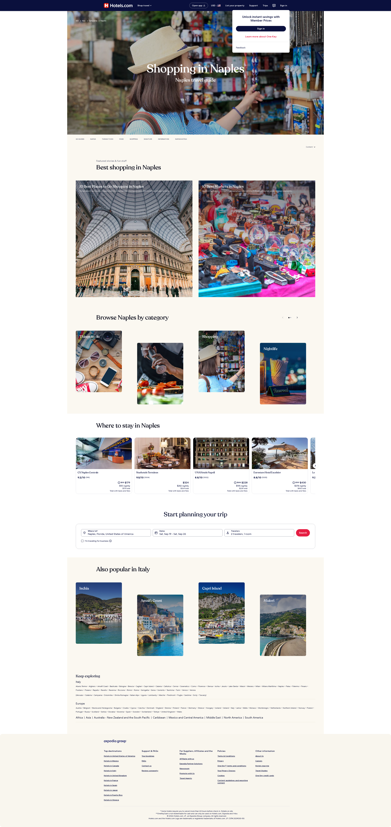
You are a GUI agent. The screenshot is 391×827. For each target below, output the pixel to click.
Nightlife (148, 139)
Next (295, 317)
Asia (88, 717)
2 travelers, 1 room (241, 534)
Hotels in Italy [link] (110, 770)
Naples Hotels (181, 139)
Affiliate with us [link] (187, 759)
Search (303, 532)
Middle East (213, 717)
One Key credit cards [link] (264, 775)
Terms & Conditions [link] (226, 756)
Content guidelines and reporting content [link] (232, 781)
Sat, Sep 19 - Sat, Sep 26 (172, 534)
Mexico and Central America (186, 717)
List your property (234, 5)
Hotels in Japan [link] (111, 790)
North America (233, 717)
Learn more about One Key (261, 36)
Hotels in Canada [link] (111, 766)
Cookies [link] (221, 775)
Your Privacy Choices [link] (226, 770)
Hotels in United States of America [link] (119, 756)
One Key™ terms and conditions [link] (231, 766)
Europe (80, 703)
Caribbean (159, 717)
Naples (103, 21)
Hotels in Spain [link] (110, 785)
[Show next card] (315, 465)
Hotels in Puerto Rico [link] (113, 795)
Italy (83, 21)
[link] (261, 47)
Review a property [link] (150, 770)
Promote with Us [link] (187, 773)
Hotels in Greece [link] (111, 800)
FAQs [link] (144, 761)
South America (254, 717)
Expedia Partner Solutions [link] (191, 763)
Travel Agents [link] (186, 778)
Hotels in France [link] (111, 780)
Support (253, 5)
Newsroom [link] (184, 768)
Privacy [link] (220, 761)
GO (77, 21)
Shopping (134, 139)
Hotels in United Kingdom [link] (115, 775)
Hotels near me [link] (262, 766)
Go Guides (80, 139)
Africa (79, 717)
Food (121, 139)
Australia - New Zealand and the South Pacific (122, 717)
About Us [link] (259, 756)
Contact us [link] (147, 766)
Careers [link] (258, 761)
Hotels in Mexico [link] (111, 761)
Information (163, 139)
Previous (282, 317)
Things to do (107, 139)
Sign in (283, 5)
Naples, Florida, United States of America (110, 534)
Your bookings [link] (148, 756)
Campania (93, 21)
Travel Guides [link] (261, 770)
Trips (265, 5)
